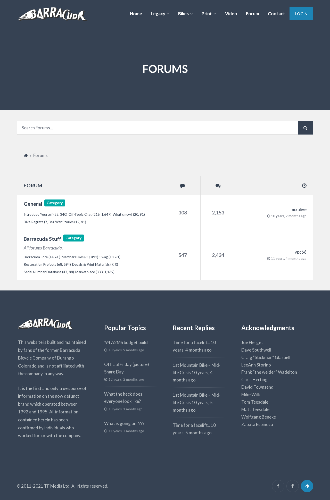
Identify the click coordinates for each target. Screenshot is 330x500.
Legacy (158, 13)
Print (207, 13)
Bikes (183, 13)
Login (301, 13)
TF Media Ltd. (57, 486)
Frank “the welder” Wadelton (269, 372)
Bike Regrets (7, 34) (39, 222)
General (33, 204)
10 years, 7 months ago (289, 216)
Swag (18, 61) (110, 257)
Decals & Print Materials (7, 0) (95, 264)
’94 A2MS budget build (126, 342)
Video (231, 13)
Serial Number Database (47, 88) (49, 272)
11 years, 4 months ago (289, 258)
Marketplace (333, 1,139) (94, 272)
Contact (276, 13)
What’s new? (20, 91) (129, 214)
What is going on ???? (124, 423)
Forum (252, 13)
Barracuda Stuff (42, 239)
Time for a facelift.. (191, 342)
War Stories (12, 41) (70, 222)
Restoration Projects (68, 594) (47, 264)
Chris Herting (254, 379)
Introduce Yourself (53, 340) (45, 214)
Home (136, 13)
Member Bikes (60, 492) (80, 257)
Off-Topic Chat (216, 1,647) (90, 214)
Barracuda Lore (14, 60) (42, 257)
